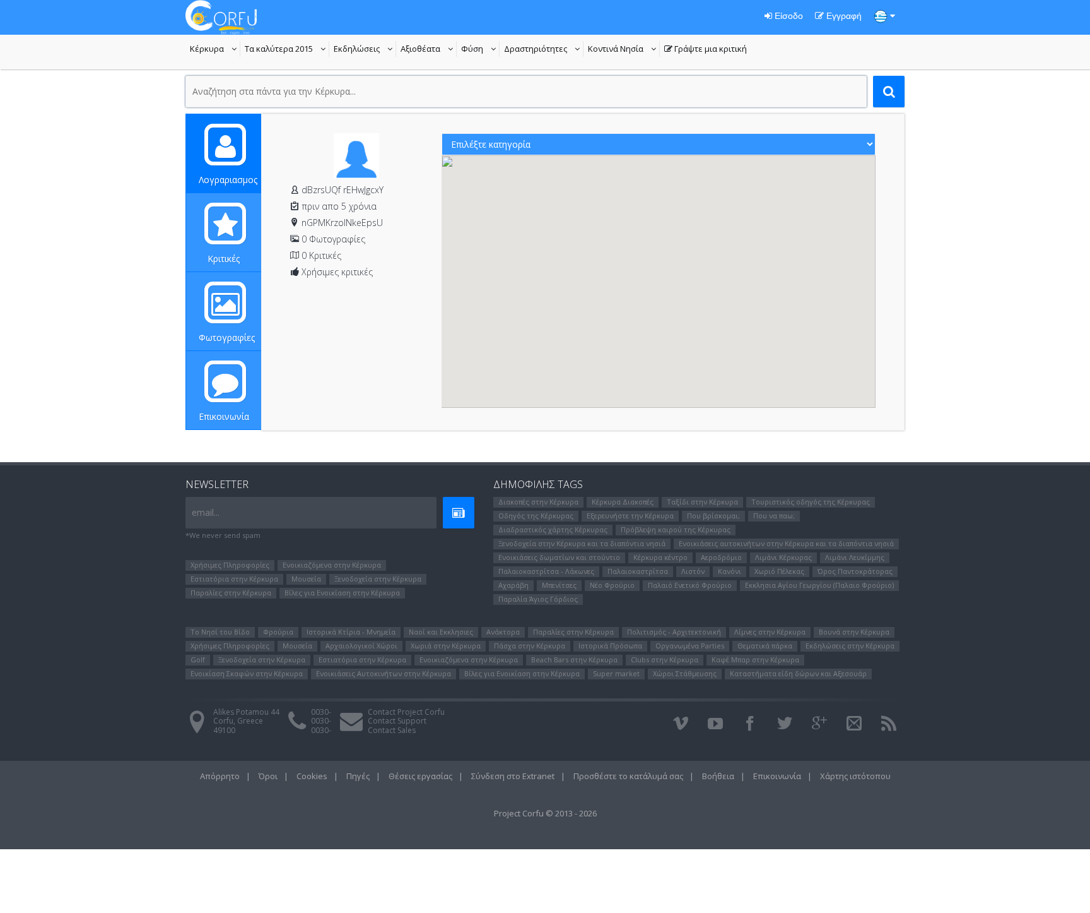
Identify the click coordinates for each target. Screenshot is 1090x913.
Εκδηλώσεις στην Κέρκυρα (850, 645)
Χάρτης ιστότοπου (855, 776)
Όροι (268, 776)
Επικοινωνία (224, 416)
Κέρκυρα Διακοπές (622, 501)
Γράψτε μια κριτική (705, 50)
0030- (321, 712)
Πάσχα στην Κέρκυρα (529, 645)
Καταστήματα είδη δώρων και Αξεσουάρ (798, 673)
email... (206, 512)
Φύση (480, 50)
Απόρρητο (220, 776)
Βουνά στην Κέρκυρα (854, 631)
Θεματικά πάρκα (764, 645)
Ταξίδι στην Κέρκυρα (702, 501)
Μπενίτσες (559, 585)
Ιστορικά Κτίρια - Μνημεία (351, 631)
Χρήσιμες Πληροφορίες (229, 565)
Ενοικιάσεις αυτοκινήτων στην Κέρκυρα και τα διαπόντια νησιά (786, 543)
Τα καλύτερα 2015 (287, 50)
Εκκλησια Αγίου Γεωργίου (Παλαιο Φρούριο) (819, 585)
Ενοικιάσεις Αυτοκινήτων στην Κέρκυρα (383, 673)
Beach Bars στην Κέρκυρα (574, 659)
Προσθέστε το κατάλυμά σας (628, 776)
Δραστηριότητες (543, 50)
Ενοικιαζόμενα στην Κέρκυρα (332, 565)
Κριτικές (224, 259)
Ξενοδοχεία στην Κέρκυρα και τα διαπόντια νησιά (581, 543)
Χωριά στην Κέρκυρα (446, 645)
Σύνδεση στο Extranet (512, 776)
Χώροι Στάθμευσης (685, 673)
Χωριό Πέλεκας (779, 571)
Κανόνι (729, 571)
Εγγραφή (843, 16)
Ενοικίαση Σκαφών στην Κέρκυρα (246, 673)
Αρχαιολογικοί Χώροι (361, 645)
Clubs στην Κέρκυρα (664, 659)
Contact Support (397, 720)
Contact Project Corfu (406, 712)
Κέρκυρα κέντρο (660, 557)
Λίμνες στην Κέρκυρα (770, 631)
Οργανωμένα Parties (689, 645)
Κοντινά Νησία (624, 50)
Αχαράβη (513, 585)
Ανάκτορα (503, 631)
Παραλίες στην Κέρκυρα (230, 592)
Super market (616, 673)
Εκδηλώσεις (365, 50)
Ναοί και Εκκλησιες (441, 631)
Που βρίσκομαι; (713, 515)
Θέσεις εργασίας (420, 776)
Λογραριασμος (228, 180)
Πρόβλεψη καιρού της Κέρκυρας (675, 529)
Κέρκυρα (215, 50)
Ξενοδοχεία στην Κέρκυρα (377, 578)
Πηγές (358, 776)
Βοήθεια (718, 776)
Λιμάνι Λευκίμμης (854, 557)
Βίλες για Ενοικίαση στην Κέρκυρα (342, 592)
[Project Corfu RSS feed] (889, 723)
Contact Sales (392, 730)
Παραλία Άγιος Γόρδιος (538, 599)
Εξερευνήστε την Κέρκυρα (630, 515)
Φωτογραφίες (227, 337)
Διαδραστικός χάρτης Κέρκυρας (552, 529)
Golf (197, 659)
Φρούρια (278, 631)
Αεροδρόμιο (721, 557)
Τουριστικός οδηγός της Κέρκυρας (810, 501)
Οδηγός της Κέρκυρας (535, 515)
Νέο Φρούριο (612, 585)
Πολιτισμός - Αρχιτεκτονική (674, 631)
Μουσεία (306, 578)
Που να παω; (774, 515)
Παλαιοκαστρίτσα (637, 571)
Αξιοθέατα (429, 50)
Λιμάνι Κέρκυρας (783, 557)
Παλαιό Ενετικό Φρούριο (690, 585)
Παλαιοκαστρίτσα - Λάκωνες (546, 571)
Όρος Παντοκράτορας (855, 571)
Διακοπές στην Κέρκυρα (538, 501)
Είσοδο (787, 16)
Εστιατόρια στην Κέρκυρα (234, 578)
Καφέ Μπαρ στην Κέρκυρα (755, 659)
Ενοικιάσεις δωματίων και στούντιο (559, 557)
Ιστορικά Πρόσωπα (610, 645)
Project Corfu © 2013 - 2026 (545, 813)
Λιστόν (693, 571)
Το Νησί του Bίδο (220, 631)
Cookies (311, 776)
